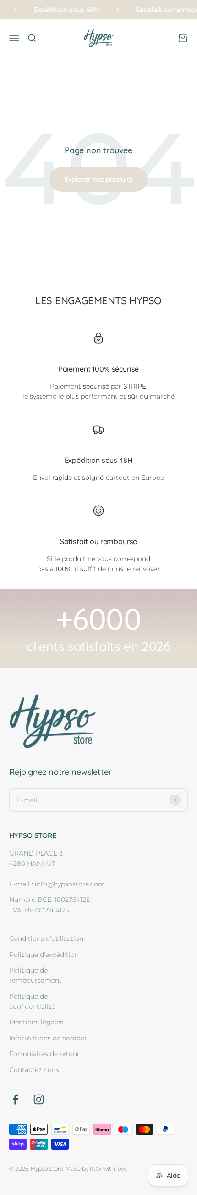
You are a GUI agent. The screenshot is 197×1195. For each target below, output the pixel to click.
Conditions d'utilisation (46, 938)
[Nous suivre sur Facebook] (15, 1099)
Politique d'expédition (44, 954)
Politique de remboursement (35, 975)
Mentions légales (36, 1022)
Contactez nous (34, 1070)
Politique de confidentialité (32, 1001)
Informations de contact (48, 1038)
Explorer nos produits (98, 179)
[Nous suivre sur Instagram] (39, 1099)
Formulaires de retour (44, 1054)
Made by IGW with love (96, 1168)
